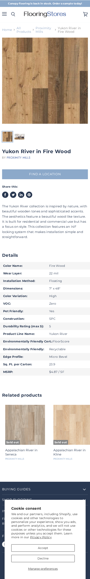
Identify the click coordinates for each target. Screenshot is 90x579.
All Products (24, 30)
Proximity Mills (43, 30)
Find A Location (45, 174)
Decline (43, 558)
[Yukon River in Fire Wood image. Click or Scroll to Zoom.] (45, 83)
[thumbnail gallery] (7, 136)
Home (7, 30)
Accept (43, 548)
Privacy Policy (41, 537)
